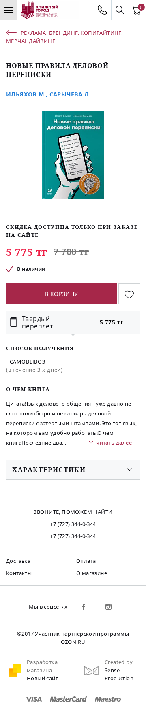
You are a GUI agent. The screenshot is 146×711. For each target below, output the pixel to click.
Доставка (18, 560)
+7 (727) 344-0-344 (73, 524)
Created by (119, 662)
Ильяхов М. (26, 94)
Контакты (19, 573)
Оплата (86, 560)
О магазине (91, 573)
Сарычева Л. (70, 94)
